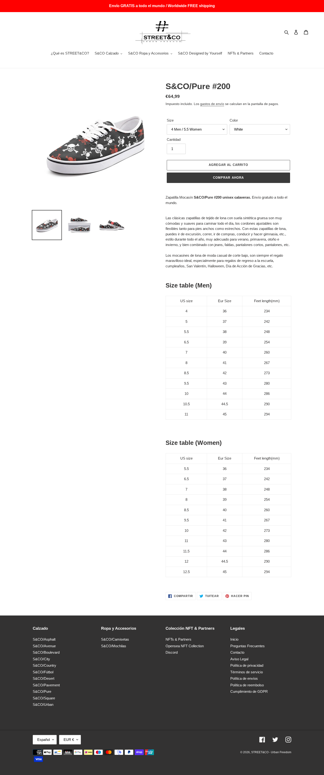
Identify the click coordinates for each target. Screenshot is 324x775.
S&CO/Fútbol (43, 672)
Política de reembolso (247, 685)
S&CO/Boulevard (46, 652)
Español (43, 740)
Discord (172, 652)
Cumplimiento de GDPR (249, 691)
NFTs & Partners (178, 639)
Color (234, 120)
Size (170, 120)
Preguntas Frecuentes (247, 646)
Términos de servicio (246, 672)
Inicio (234, 639)
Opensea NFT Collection (185, 646)
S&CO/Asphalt (44, 639)
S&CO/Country (44, 665)
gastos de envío (212, 103)
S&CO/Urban (43, 704)
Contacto (237, 652)
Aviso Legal (239, 659)
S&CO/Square (44, 698)
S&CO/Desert (43, 678)
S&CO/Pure (42, 691)
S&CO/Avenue (44, 646)
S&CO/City (41, 659)
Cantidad (174, 139)
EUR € (69, 740)
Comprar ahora (228, 177)
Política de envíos (244, 678)
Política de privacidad (246, 665)
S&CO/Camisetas (115, 639)
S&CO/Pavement (46, 685)
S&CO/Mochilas (113, 646)
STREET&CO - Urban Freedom (271, 752)
